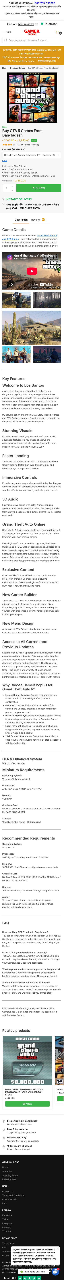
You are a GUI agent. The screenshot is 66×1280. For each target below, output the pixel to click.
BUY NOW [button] (27, 1104)
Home (5, 68)
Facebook (7, 1215)
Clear (4, 160)
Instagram (7, 1223)
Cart (4, 1247)
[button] (57, 33)
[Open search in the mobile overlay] (31, 40)
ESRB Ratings (9, 1179)
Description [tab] (21, 219)
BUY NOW (39, 188)
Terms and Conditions (13, 1195)
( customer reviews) (28, 145)
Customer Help (9, 1199)
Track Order (8, 1243)
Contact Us (8, 1191)
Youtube (6, 1231)
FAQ (4, 1203)
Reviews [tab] (38, 219)
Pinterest (6, 1227)
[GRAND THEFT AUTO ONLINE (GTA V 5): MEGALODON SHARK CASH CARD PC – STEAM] (27, 1060)
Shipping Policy (10, 1175)
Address (6, 1251)
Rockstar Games (17, 68)
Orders (5, 1255)
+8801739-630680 (44, 3)
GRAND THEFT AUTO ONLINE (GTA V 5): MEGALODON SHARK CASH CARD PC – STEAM (24, 1092)
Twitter (5, 1219)
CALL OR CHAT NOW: (21, 3)
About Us (7, 1171)
